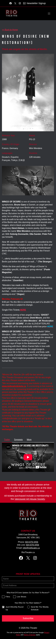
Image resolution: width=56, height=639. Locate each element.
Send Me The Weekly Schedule (40, 608)
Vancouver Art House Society (30, 499)
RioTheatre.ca (28, 552)
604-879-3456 (31, 542)
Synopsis (18, 439)
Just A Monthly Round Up (14, 608)
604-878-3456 (32, 545)
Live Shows (21, 597)
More (29, 439)
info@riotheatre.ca (31, 548)
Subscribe (28, 618)
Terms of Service (30, 635)
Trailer (7, 439)
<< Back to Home (10, 30)
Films (8, 597)
